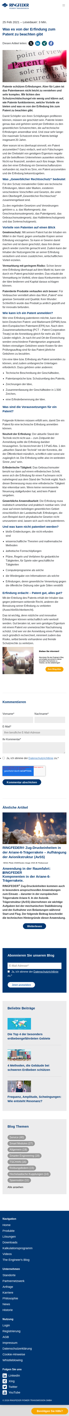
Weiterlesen (34, 926)
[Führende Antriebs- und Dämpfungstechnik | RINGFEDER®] (15, 6)
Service (17, 1137)
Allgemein (18, 1149)
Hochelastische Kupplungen (29, 1174)
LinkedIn (14, 1375)
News (6, 1304)
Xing (12, 1381)
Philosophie (10, 1298)
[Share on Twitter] (30, 43)
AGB (6, 1337)
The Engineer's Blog (16, 1259)
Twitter (13, 1387)
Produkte (9, 1230)
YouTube (14, 1392)
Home (7, 1225)
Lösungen (9, 1236)
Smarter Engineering (25, 1155)
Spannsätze (19, 1180)
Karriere (8, 1292)
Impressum (10, 1342)
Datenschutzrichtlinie (40, 758)
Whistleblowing (13, 1360)
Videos (7, 1254)
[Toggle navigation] (63, 5)
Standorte (9, 1275)
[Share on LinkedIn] (37, 43)
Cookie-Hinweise (14, 1354)
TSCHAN (18, 1161)
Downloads (10, 1242)
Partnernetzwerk (13, 1281)
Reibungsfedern (22, 1168)
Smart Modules (21, 1143)
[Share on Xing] (44, 43)
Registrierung (11, 1331)
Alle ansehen (15, 1187)
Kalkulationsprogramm (17, 1248)
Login (6, 1325)
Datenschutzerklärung (17, 1348)
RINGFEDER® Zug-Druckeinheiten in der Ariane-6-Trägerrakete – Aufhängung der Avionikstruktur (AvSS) (34, 852)
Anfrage (8, 1286)
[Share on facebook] (51, 43)
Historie (8, 1310)
